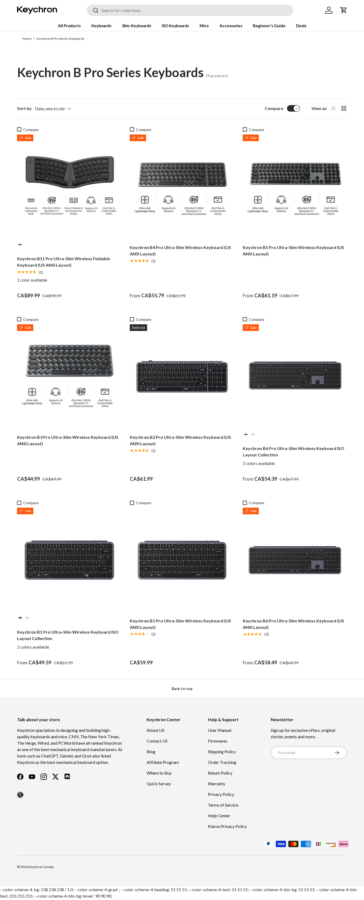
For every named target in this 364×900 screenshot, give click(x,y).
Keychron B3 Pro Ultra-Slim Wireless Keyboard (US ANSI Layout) (67, 440)
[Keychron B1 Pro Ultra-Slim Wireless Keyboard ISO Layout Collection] (69, 560)
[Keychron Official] (20, 795)
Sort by (24, 108)
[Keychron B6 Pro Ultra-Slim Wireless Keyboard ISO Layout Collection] (295, 376)
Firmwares (217, 740)
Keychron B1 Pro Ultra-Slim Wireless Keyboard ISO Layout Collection (68, 635)
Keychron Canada (41, 867)
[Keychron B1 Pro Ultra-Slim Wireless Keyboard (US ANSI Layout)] (182, 560)
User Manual (219, 730)
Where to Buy (159, 772)
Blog (151, 751)
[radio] (20, 244)
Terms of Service (223, 804)
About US (155, 730)
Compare (274, 108)
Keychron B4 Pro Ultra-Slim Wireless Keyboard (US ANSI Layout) (180, 250)
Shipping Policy (222, 751)
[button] (344, 10)
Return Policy (220, 772)
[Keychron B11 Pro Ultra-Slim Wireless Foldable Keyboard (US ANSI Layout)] (69, 187)
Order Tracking (222, 762)
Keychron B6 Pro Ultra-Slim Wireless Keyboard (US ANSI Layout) (293, 624)
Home (26, 39)
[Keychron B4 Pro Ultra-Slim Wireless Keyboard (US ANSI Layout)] (182, 187)
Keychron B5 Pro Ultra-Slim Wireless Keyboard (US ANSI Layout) (293, 250)
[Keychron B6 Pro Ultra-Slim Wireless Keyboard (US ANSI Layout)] (295, 560)
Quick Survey (159, 783)
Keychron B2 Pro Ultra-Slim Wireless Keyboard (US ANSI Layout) (180, 440)
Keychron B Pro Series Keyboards (60, 39)
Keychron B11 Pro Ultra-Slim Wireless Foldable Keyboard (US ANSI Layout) (63, 261)
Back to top (182, 688)
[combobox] (190, 10)
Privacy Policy (221, 794)
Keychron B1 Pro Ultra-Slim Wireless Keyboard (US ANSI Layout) (180, 624)
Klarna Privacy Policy (227, 826)
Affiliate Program (163, 762)
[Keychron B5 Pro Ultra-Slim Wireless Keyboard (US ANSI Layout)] (295, 187)
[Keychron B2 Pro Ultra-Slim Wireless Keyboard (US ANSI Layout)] (182, 376)
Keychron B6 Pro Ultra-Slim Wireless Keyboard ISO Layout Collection (293, 451)
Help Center (219, 815)
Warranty (216, 783)
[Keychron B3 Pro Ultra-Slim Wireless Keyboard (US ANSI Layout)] (69, 376)
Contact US (157, 740)
